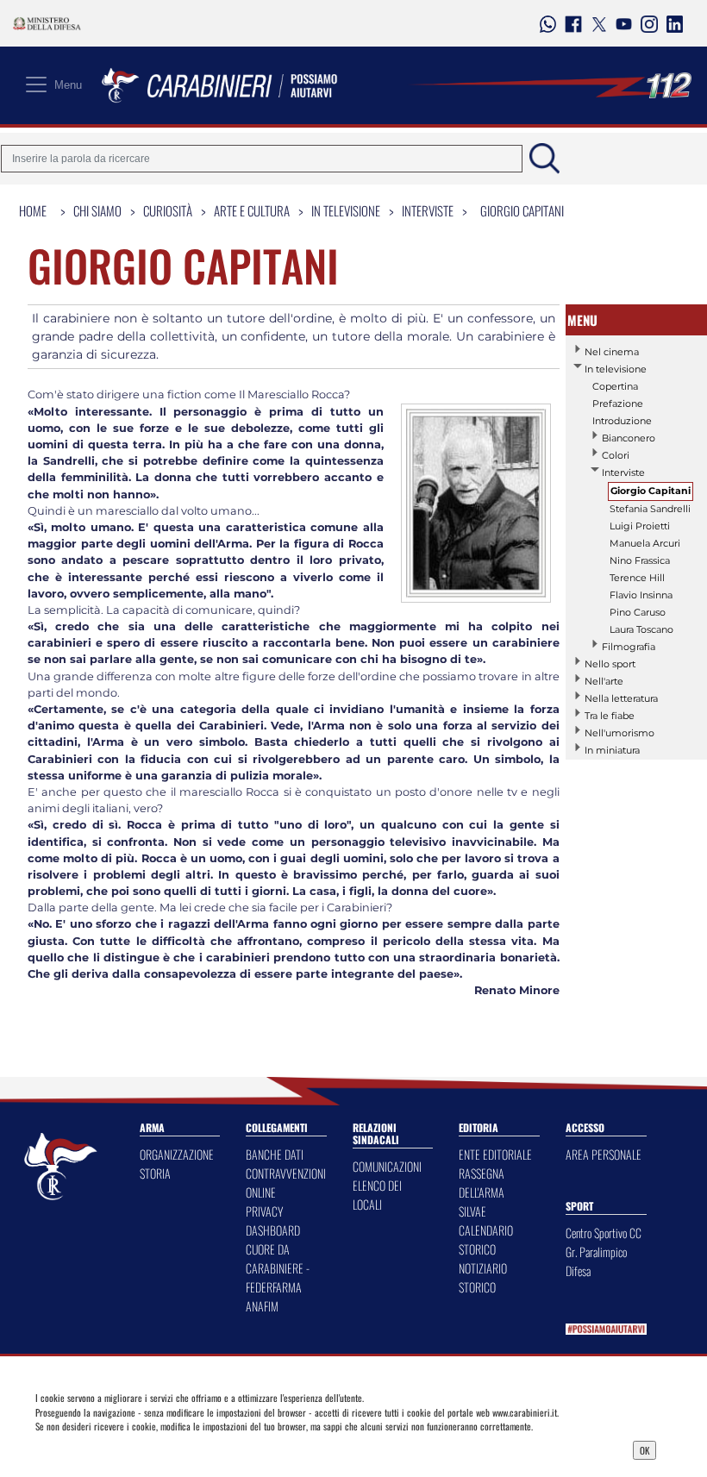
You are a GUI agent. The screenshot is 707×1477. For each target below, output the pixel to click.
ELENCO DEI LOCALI (377, 1194)
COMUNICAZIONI (387, 1166)
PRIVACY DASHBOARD (273, 1220)
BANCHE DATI (274, 1154)
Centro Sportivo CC (603, 1233)
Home (33, 210)
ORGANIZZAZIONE (177, 1154)
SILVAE (472, 1211)
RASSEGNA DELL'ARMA (481, 1182)
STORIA (155, 1173)
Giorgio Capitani (522, 210)
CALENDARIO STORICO (486, 1239)
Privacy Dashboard (120, 1449)
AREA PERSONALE (603, 1154)
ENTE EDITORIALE (495, 1154)
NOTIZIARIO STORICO (483, 1277)
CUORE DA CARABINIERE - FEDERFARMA (278, 1268)
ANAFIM (262, 1306)
